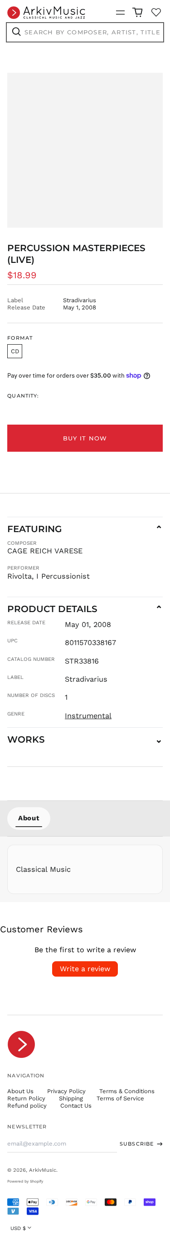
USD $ (18, 1228)
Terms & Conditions (127, 1091)
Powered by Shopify (25, 1181)
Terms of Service (120, 1098)
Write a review (85, 968)
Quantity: (23, 396)
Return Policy (26, 1098)
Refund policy (27, 1105)
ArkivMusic (42, 1170)
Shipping (71, 1098)
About (28, 818)
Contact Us (76, 1105)
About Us (20, 1091)
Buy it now (85, 438)
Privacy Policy (66, 1091)
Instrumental (88, 715)
